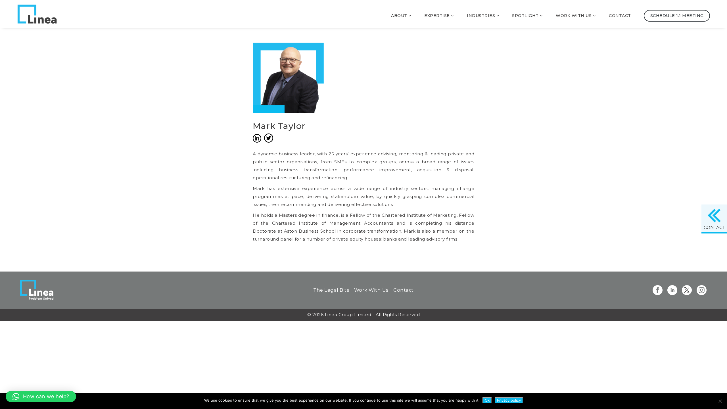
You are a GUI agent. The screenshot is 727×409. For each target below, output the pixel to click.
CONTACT (714, 227)
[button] (41, 396)
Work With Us (371, 290)
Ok (487, 400)
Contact (620, 15)
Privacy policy (509, 400)
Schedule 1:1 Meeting (676, 15)
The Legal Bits (331, 290)
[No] (720, 401)
